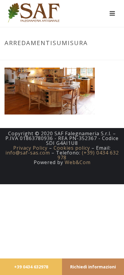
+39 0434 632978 (31, 267)
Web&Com (78, 162)
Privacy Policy (30, 148)
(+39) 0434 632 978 (88, 155)
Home (45, 55)
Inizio (30, 55)
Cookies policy (72, 148)
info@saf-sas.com (27, 152)
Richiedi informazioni (93, 267)
